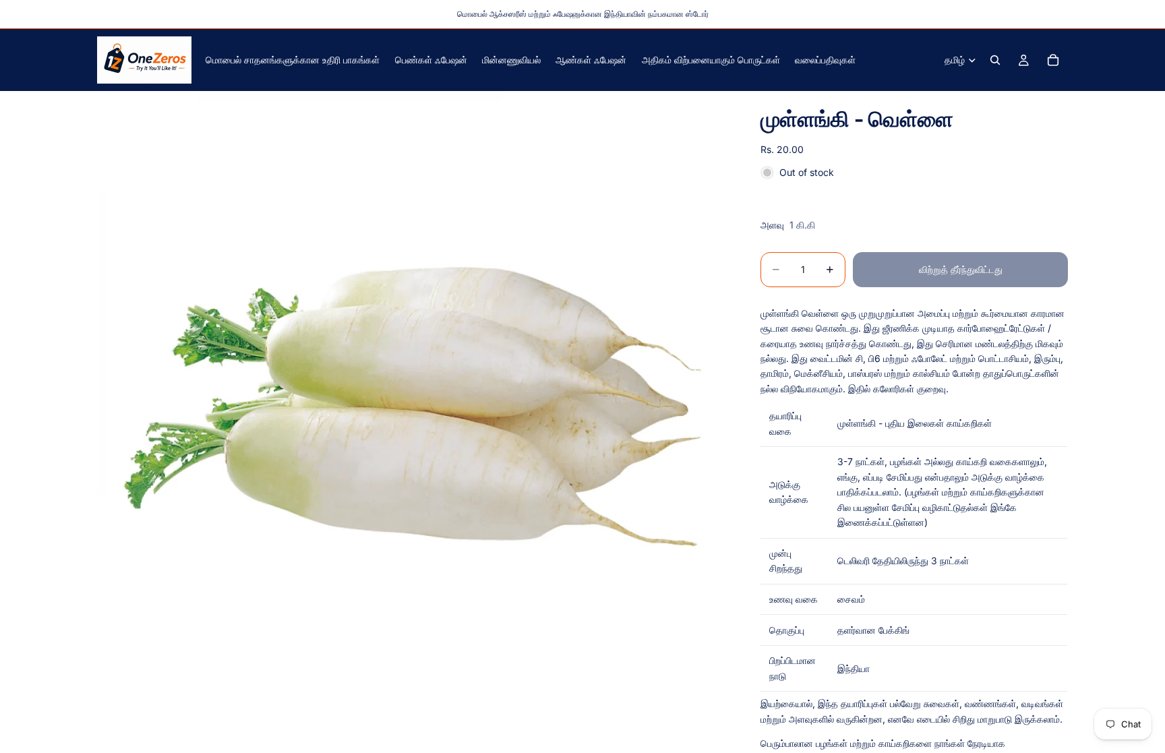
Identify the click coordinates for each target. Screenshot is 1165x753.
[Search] (995, 60)
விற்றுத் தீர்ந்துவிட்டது (961, 269)
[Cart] (1053, 60)
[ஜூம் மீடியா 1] (412, 406)
